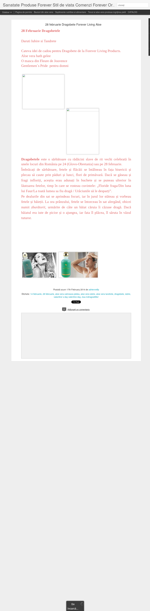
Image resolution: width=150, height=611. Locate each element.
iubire (127, 293)
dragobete (119, 293)
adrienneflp (94, 289)
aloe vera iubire (88, 293)
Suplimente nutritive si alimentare (70, 12)
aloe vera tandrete (104, 293)
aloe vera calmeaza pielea (67, 293)
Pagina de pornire (23, 12)
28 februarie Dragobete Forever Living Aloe (73, 24)
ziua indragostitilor (90, 296)
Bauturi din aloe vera (43, 12)
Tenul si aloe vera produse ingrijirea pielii (107, 12)
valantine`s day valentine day (67, 296)
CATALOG (132, 12)
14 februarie (36, 293)
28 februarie (48, 293)
